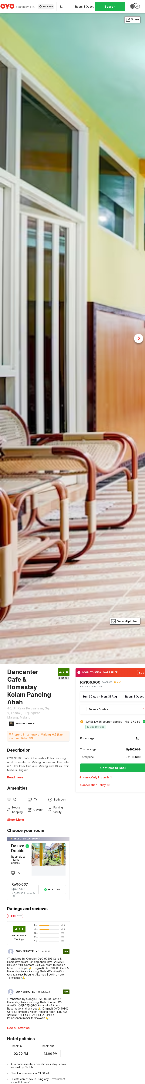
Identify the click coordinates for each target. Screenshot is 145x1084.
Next (138, 338)
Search (109, 7)
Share (135, 19)
